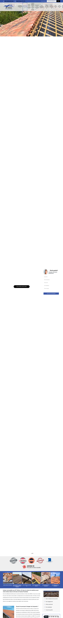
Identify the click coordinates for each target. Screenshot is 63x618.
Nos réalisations (22, 286)
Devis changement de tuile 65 (42, 6)
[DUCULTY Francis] (9, 7)
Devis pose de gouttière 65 (37, 7)
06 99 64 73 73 (20, 1)
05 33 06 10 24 (9, 1)
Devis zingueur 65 (59, 6)
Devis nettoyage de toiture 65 (47, 7)
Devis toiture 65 (55, 6)
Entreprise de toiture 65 (25, 6)
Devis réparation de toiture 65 (51, 7)
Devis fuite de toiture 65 (29, 6)
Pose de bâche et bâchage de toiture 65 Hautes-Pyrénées (32, 6)
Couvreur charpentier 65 (20, 6)
